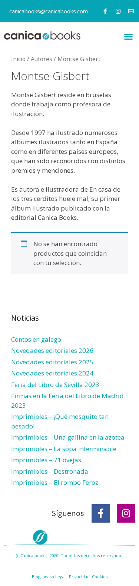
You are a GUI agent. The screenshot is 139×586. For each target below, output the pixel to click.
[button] (129, 37)
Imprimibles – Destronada (49, 471)
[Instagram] (118, 11)
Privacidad (79, 576)
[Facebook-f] (105, 11)
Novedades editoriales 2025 (52, 362)
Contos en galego (36, 339)
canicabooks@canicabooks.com (48, 11)
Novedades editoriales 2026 (52, 350)
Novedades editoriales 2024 (52, 373)
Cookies (99, 576)
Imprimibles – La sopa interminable (63, 448)
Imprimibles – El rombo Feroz (54, 482)
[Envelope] (131, 11)
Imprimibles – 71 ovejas (46, 460)
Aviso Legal (55, 576)
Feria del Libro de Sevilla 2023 (55, 384)
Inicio (18, 59)
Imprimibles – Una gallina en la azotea (68, 437)
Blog (36, 576)
